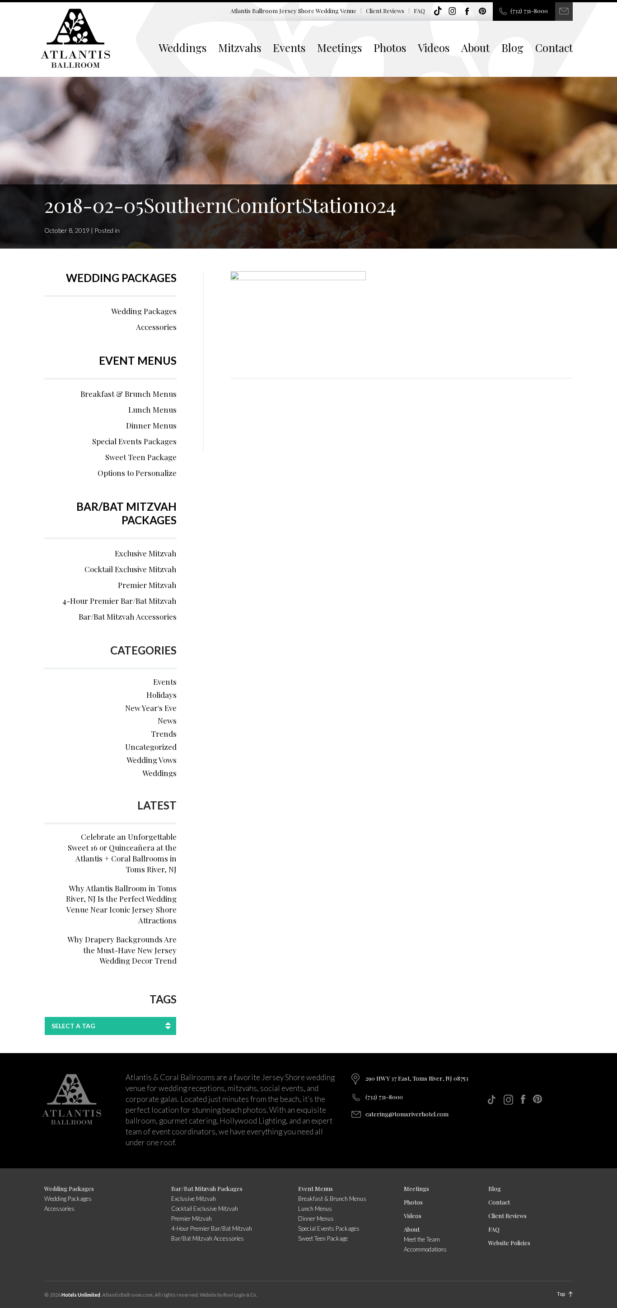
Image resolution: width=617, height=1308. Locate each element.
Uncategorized (151, 747)
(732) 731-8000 (529, 10)
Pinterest (482, 11)
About (475, 47)
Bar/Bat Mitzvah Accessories (128, 616)
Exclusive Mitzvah (146, 553)
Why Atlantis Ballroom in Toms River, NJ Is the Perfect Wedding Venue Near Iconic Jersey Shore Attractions (121, 904)
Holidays (161, 695)
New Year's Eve (151, 708)
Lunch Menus (152, 409)
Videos (433, 47)
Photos (390, 47)
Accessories (156, 327)
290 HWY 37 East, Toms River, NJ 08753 (416, 1078)
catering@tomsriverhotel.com (407, 1114)
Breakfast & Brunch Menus (128, 394)
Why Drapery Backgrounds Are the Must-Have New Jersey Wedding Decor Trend (122, 950)
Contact (554, 47)
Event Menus (138, 360)
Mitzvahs (239, 47)
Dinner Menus (151, 425)
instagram (452, 11)
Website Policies (509, 1243)
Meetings (339, 47)
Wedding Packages (121, 277)
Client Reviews (385, 10)
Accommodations (425, 1249)
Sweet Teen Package (141, 457)
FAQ (419, 10)
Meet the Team (422, 1239)
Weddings (182, 47)
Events (289, 47)
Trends (164, 734)
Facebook (467, 11)
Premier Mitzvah (147, 585)
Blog (512, 47)
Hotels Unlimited (80, 1295)
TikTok (437, 11)
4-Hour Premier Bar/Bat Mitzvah (119, 601)
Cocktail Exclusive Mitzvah (130, 569)
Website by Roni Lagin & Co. (228, 1295)
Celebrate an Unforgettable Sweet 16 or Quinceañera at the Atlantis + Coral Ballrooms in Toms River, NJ (122, 853)
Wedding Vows (151, 760)
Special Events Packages (134, 441)
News (167, 720)
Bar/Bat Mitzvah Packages (126, 513)
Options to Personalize (137, 473)
